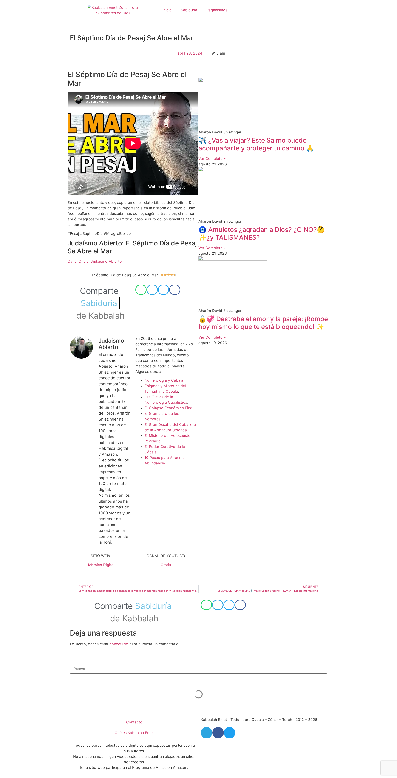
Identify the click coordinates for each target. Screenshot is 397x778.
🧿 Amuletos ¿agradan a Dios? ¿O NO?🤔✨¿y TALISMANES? (261, 233)
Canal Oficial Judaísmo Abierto (95, 261)
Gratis (166, 564)
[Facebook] (218, 732)
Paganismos (216, 10)
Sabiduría (189, 10)
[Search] (75, 678)
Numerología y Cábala (164, 380)
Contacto (134, 722)
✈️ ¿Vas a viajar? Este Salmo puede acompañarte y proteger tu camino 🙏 (256, 144)
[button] (141, 290)
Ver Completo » (212, 158)
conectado (119, 644)
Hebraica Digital (100, 564)
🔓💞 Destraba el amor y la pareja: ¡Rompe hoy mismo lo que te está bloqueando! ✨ (263, 323)
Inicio (167, 10)
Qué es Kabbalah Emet (134, 732)
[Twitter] (229, 732)
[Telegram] (206, 732)
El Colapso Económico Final (169, 408)
